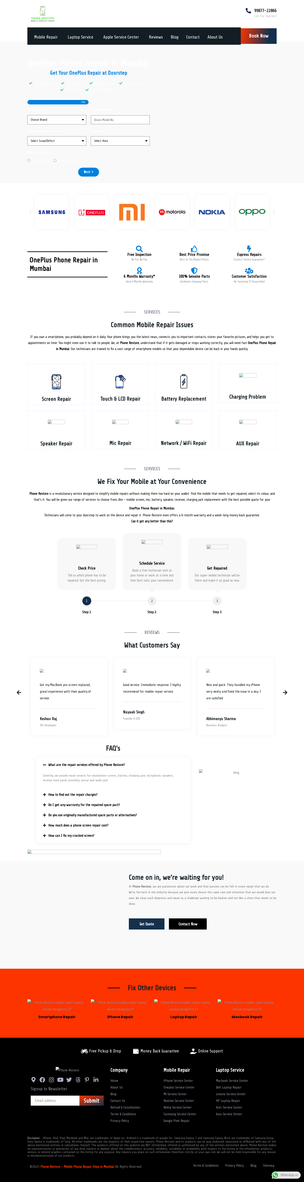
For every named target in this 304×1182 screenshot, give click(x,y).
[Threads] (78, 1079)
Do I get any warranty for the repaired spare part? (84, 805)
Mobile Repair (46, 37)
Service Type (37, 152)
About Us (215, 37)
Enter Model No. (103, 110)
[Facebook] (42, 1079)
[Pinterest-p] (87, 1079)
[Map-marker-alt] (33, 1079)
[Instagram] (51, 1079)
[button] (30, 212)
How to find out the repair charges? (72, 795)
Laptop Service (80, 37)
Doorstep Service (41, 161)
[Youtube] (60, 1079)
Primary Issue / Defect (44, 131)
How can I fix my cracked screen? (71, 836)
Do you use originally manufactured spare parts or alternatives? (92, 815)
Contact (193, 37)
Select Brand (37, 110)
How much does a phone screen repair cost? (78, 825)
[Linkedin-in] (96, 1079)
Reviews (156, 37)
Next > (89, 172)
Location (97, 131)
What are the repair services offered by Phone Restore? (86, 765)
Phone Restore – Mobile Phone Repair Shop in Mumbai (78, 1167)
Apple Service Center (121, 37)
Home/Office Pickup (69, 161)
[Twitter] (69, 1079)
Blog (174, 37)
